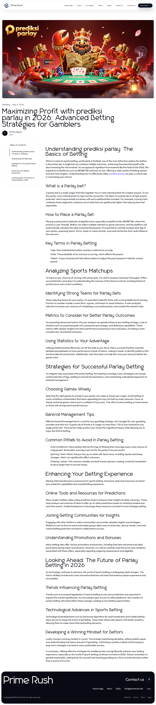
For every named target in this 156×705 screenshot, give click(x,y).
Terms (143, 697)
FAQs (118, 688)
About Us (127, 697)
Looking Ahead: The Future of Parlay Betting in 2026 (23, 179)
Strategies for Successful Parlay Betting (24, 165)
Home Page (98, 688)
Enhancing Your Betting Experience (20, 172)
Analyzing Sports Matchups (22, 159)
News (109, 688)
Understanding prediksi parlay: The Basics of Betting (23, 153)
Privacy (135, 697)
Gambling (6, 105)
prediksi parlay (116, 173)
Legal (149, 697)
